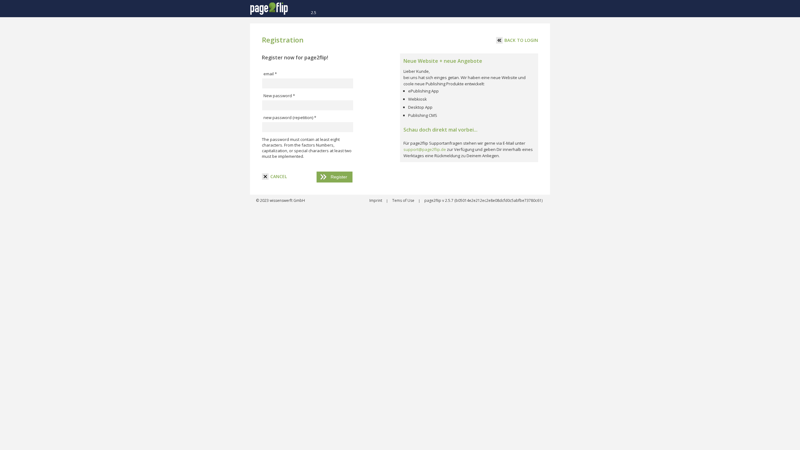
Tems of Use (403, 200)
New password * (279, 95)
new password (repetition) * (289, 117)
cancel (278, 176)
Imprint (376, 200)
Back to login (521, 40)
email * (270, 74)
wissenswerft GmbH (287, 200)
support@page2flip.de (424, 149)
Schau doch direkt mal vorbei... (440, 129)
